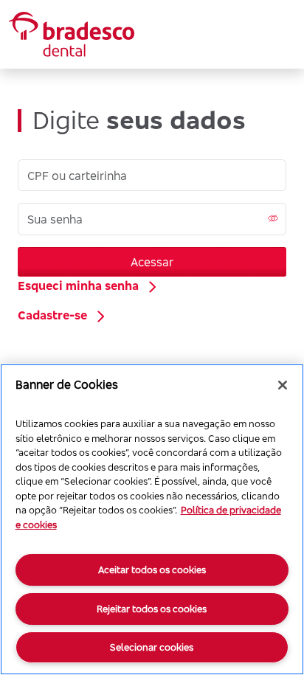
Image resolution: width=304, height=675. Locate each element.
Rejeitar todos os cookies (152, 609)
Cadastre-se (52, 315)
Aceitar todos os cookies (152, 569)
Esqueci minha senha (78, 285)
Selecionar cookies (151, 647)
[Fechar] (282, 385)
